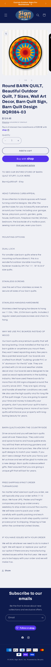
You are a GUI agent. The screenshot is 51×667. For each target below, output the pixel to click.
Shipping (5, 122)
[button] (6, 15)
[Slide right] (32, 80)
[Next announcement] (46, 3)
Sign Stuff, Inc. (21, 659)
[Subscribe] (42, 617)
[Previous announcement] (5, 3)
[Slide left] (19, 80)
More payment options (25, 165)
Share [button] (8, 571)
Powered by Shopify (35, 659)
